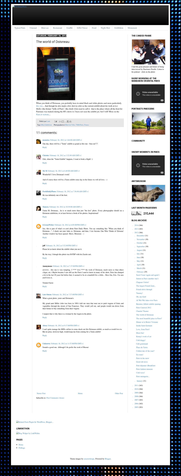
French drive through (144, 289)
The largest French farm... (146, 286)
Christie (46, 155)
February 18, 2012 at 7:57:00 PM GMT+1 (68, 294)
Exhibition (118, 27)
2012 (136, 232)
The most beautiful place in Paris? (149, 318)
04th (42, 125)
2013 (136, 229)
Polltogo (22, 448)
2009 (136, 392)
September (141, 246)
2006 (136, 403)
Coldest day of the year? (145, 351)
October (140, 243)
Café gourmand (142, 343)
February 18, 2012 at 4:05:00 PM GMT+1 (70, 225)
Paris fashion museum (144, 369)
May (139, 261)
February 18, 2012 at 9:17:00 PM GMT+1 (63, 325)
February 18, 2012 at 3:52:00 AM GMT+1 (65, 155)
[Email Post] (55, 121)
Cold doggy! (141, 340)
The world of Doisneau (145, 314)
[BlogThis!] (62, 121)
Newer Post (41, 393)
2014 (136, 225)
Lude (48, 121)
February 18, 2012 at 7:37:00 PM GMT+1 (68, 266)
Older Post (119, 393)
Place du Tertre (142, 347)
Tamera (46, 206)
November (141, 239)
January (140, 381)
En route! (139, 354)
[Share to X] (65, 121)
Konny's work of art (143, 336)
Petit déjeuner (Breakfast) (145, 365)
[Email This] (60, 121)
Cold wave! (140, 372)
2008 (136, 396)
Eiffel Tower (82, 27)
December (141, 235)
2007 (136, 400)
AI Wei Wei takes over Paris (146, 300)
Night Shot (105, 27)
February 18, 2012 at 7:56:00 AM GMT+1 (73, 191)
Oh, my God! (141, 296)
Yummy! (139, 293)
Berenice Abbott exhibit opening (148, 304)
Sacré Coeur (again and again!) (148, 275)
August (140, 250)
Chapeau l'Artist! (142, 282)
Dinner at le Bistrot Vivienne (147, 322)
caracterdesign (89, 458)
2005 (136, 407)
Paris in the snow (142, 358)
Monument (132, 27)
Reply (45, 147)
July (138, 253)
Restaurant (57, 27)
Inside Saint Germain (144, 325)
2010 (136, 389)
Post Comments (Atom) (55, 398)
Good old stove (142, 362)
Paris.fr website (42, 114)
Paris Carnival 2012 (143, 307)
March (139, 268)
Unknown (46, 343)
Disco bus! (140, 333)
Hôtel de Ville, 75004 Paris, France (77, 125)
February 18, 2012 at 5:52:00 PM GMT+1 (62, 245)
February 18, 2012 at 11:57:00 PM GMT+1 (67, 343)
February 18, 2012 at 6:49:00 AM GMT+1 (64, 171)
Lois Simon (47, 294)
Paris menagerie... (143, 376)
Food (94, 27)
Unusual (33, 27)
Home (80, 393)
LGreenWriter (48, 224)
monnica (46, 140)
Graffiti (69, 27)
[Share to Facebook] (68, 121)
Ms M (45, 170)
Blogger (108, 458)
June (139, 257)
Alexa (45, 325)
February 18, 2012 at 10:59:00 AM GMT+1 (65, 207)
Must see (45, 27)
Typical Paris (19, 27)
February (140, 271)
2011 (136, 385)
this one (39, 105)
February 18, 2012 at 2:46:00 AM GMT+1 (66, 140)
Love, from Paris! (143, 329)
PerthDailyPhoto (49, 191)
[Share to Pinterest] (70, 121)
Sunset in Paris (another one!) (147, 278)
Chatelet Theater (142, 311)
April (139, 264)
